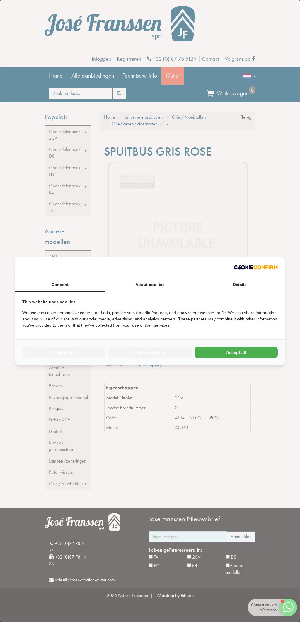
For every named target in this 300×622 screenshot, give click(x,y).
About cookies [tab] (150, 284)
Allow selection (150, 352)
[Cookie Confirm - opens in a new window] (256, 267)
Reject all (64, 352)
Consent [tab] (60, 284)
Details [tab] (240, 284)
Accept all (236, 352)
